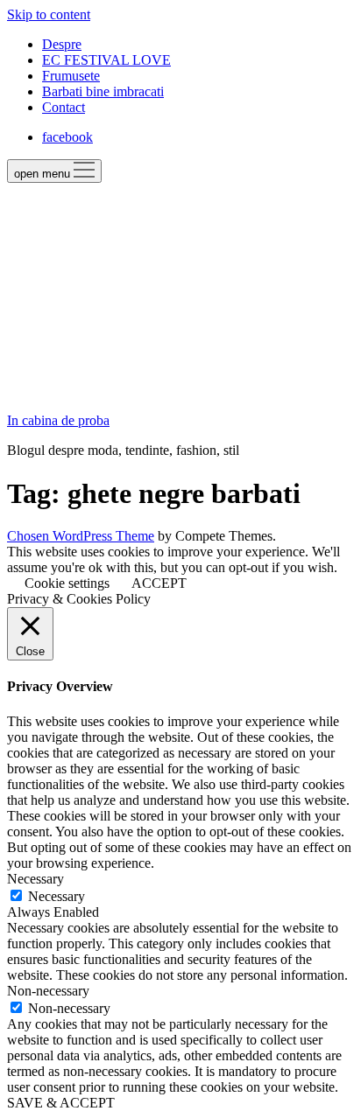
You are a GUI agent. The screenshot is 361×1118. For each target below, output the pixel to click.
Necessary (56, 896)
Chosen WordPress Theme (80, 535)
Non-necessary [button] (48, 990)
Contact (63, 107)
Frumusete (71, 75)
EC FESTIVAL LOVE (106, 59)
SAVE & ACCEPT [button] (61, 1102)
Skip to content (48, 14)
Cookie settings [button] (67, 583)
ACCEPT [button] (159, 583)
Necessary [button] (35, 878)
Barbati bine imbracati (103, 91)
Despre (61, 44)
